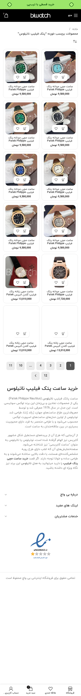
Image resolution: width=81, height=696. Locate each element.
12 (45, 376)
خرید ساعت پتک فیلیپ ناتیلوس (42, 388)
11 (10, 366)
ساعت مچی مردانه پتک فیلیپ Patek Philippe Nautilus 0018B (60, 90)
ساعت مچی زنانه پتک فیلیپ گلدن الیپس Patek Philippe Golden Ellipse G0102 (60, 347)
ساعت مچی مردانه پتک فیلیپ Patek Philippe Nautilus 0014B (60, 192)
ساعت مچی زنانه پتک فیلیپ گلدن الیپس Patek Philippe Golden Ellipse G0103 (21, 296)
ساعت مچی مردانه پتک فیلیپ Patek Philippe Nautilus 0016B (60, 141)
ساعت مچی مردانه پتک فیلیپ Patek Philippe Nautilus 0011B (21, 244)
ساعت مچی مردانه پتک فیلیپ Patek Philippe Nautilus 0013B (21, 192)
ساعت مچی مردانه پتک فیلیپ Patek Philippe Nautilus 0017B (21, 90)
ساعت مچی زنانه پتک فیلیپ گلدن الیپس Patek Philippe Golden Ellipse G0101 (21, 347)
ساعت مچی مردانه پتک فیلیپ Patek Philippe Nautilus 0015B (21, 141)
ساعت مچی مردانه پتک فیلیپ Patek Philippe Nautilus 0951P (60, 295)
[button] (63, 77)
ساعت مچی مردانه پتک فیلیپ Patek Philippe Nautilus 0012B (60, 244)
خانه (74, 29)
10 (20, 366)
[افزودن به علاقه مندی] (56, 77)
